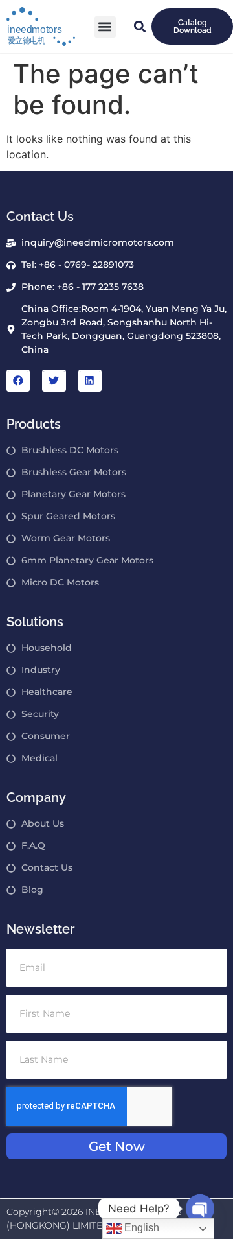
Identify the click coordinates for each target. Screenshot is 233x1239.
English (140, 1227)
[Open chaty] (200, 1208)
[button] (105, 27)
